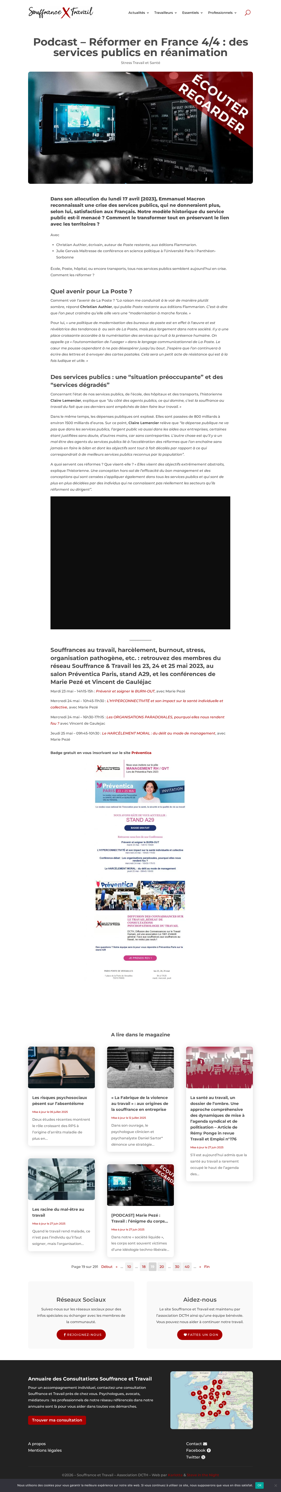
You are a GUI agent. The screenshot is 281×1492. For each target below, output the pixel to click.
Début (107, 1267)
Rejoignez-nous (84, 1335)
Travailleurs (163, 13)
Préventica (141, 753)
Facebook (195, 1450)
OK (260, 1485)
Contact (194, 1443)
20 (162, 1267)
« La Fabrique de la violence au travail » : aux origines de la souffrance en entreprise (139, 1103)
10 (129, 1267)
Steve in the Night (203, 1475)
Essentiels (190, 13)
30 (177, 1267)
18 (144, 1267)
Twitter (193, 1457)
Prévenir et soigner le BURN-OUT (125, 691)
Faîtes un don (203, 1335)
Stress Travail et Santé (140, 63)
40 (187, 1267)
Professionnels (220, 13)
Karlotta (175, 1475)
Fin (207, 1267)
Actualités (136, 13)
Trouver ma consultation (57, 1420)
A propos (37, 1443)
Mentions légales (45, 1450)
